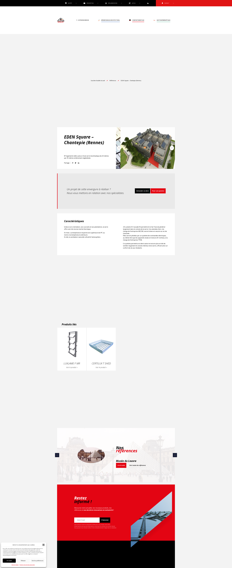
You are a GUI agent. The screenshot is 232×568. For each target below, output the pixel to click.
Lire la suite (121, 465)
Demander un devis (142, 191)
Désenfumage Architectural (110, 20)
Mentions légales (15, 564)
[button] (43, 545)
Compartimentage (138, 20)
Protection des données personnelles (27, 564)
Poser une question (158, 191)
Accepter (9, 560)
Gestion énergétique (163, 20)
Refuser (23, 560)
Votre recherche (83, 20)
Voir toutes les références (137, 465)
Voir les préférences (37, 560)
